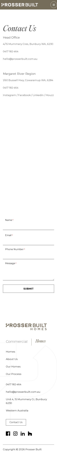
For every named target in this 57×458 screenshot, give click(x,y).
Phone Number (15, 249)
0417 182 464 (10, 51)
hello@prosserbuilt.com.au (20, 58)
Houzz (50, 95)
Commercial (16, 341)
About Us (12, 359)
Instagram (9, 95)
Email (9, 235)
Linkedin (38, 95)
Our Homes (13, 366)
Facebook (24, 95)
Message (10, 263)
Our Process (13, 374)
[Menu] (53, 4)
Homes (41, 341)
